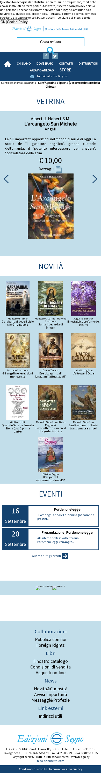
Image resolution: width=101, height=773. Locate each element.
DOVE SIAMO (45, 63)
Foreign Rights (50, 645)
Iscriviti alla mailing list (52, 76)
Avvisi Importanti (50, 694)
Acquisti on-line (51, 672)
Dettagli (46, 168)
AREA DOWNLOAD (42, 70)
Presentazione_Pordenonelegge (67, 532)
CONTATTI (66, 63)
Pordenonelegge (67, 509)
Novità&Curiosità (50, 689)
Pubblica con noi (50, 639)
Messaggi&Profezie (50, 700)
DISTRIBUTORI (88, 63)
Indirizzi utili (50, 716)
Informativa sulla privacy (65, 769)
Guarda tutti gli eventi (46, 556)
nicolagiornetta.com (50, 761)
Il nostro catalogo (50, 661)
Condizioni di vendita (50, 667)
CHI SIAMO (24, 63)
